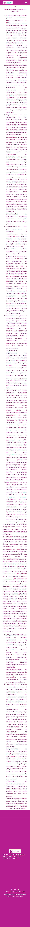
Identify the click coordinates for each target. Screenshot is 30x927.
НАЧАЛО (17, 856)
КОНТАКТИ (7, 856)
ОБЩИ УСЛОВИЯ (10, 858)
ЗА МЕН (6, 855)
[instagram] (15, 889)
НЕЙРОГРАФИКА (18, 855)
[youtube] (18, 889)
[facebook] (11, 889)
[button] (26, 3)
